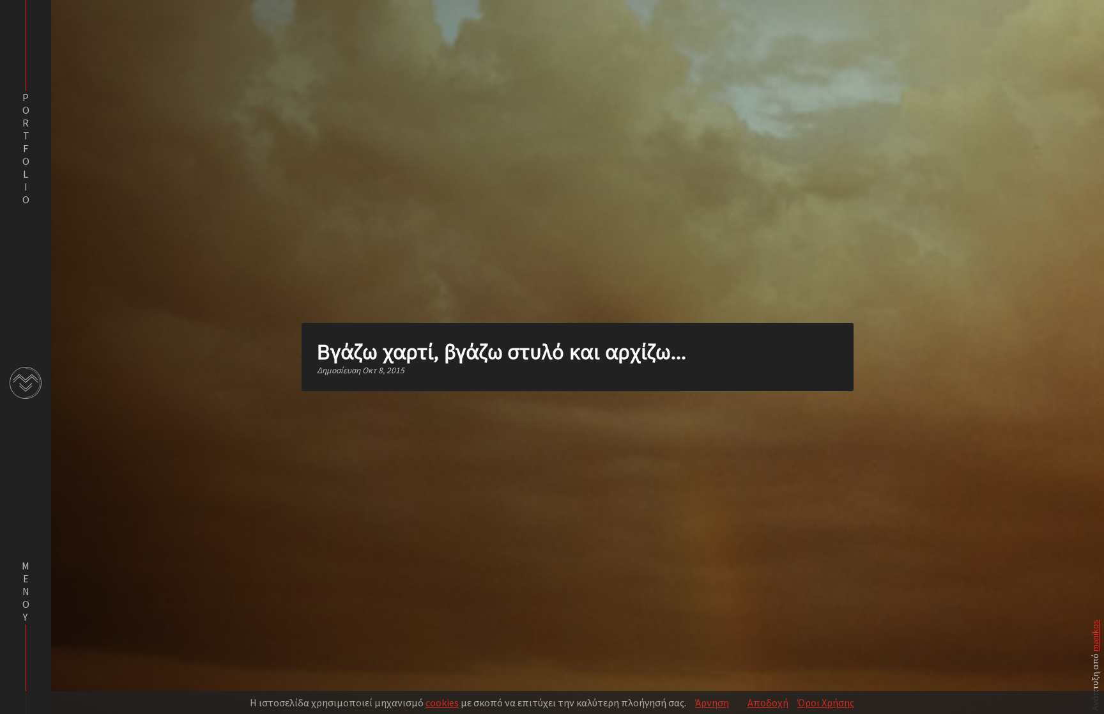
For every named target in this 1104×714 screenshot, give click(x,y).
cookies (442, 702)
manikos (1095, 635)
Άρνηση (712, 702)
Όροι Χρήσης (825, 702)
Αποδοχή (767, 702)
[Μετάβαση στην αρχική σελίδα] (26, 383)
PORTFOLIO (25, 148)
